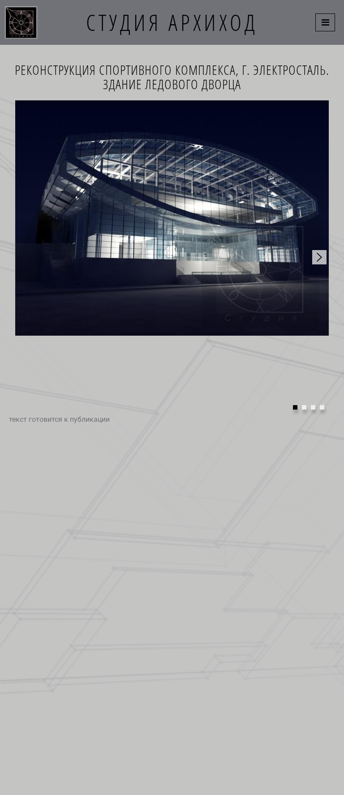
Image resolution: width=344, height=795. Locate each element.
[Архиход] (21, 22)
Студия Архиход (172, 22)
